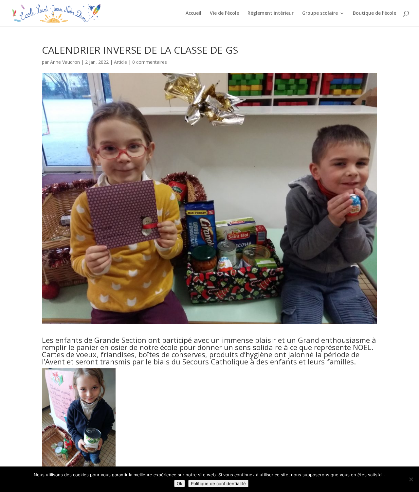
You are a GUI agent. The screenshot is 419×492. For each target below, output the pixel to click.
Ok (179, 483)
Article (120, 62)
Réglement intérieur (270, 13)
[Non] (411, 479)
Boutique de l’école (374, 13)
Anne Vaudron (65, 62)
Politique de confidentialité (218, 483)
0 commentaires (149, 62)
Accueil (193, 13)
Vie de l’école (224, 13)
